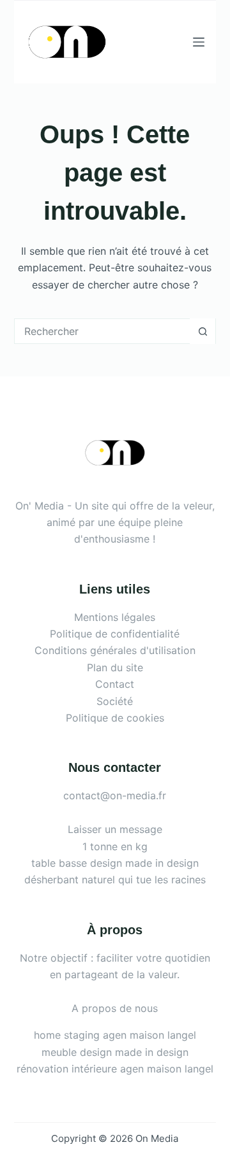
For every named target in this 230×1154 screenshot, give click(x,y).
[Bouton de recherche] (202, 331)
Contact (114, 684)
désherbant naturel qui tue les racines (115, 879)
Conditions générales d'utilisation (114, 650)
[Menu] (198, 42)
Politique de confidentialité (115, 633)
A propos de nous (115, 1008)
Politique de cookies (115, 717)
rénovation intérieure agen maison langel (115, 1068)
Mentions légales (114, 617)
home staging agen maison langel (115, 1035)
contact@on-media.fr (114, 795)
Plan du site (115, 667)
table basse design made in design (115, 863)
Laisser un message (115, 829)
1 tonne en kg (115, 846)
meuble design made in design (115, 1052)
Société (114, 701)
